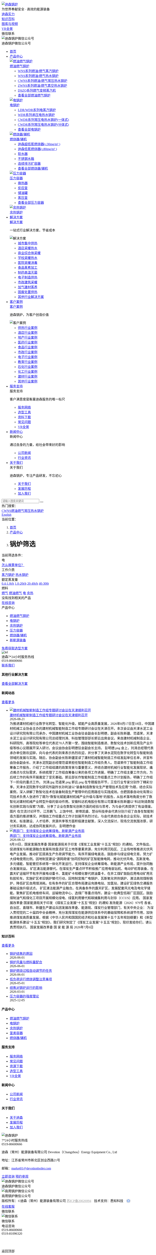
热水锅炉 (21, 575)
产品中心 (16, 56)
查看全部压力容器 (31, 202)
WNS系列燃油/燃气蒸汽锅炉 (38, 71)
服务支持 (16, 386)
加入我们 (16, 1127)
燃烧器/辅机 (18, 1038)
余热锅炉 (16, 1028)
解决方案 (16, 217)
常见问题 (16, 1061)
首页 (13, 51)
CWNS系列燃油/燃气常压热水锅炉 (42, 80)
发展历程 (16, 1122)
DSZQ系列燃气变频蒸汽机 (37, 90)
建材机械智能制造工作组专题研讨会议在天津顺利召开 (49, 715)
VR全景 (7, 28)
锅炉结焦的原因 (21, 953)
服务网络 (16, 1056)
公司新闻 (16, 1094)
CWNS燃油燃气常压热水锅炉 (23, 511)
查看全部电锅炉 (29, 129)
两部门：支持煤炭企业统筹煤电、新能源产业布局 (45, 836)
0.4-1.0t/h (8, 583)
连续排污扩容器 (29, 163)
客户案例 (16, 301)
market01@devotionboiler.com (31, 1168)
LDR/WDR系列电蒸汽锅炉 (37, 110)
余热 (30, 593)
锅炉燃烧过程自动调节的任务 (31, 970)
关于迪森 (16, 1117)
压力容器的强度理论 (24, 996)
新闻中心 (16, 432)
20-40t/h (32, 583)
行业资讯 (16, 1099)
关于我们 (16, 462)
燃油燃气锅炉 (19, 1018)
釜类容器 (16, 1033)
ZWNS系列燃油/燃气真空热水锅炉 (42, 85)
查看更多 (8, 702)
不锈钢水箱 (26, 158)
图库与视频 (10, 24)
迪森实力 (8, 14)
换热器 (23, 183)
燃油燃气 (15, 593)
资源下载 (16, 1066)
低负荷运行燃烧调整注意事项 (31, 979)
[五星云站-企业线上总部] (128, 1202)
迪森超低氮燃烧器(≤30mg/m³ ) (39, 144)
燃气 (5, 593)
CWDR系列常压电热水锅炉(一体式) (43, 119)
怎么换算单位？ (13, 565)
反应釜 (23, 188)
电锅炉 (15, 1023)
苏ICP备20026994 (79, 1201)
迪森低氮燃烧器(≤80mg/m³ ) (37, 149)
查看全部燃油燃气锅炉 (34, 95)
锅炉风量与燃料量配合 (26, 962)
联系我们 (8, 665)
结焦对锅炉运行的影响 (26, 987)
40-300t (44, 583)
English (6, 514)
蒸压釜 (23, 197)
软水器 (23, 154)
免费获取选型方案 (15, 648)
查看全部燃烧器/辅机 (33, 168)
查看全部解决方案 (15, 683)
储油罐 (23, 193)
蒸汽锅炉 (8, 575)
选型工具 (16, 1071)
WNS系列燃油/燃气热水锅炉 (38, 76)
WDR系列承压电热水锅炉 (36, 115)
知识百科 (8, 19)
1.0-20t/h (20, 583)
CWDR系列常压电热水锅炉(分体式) (43, 124)
